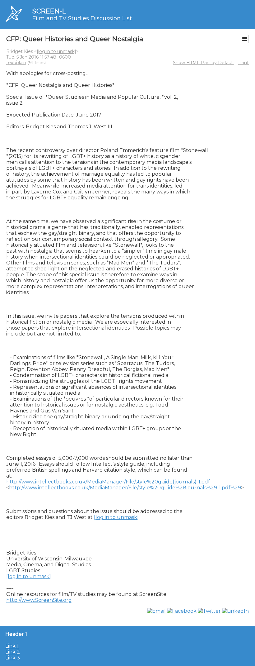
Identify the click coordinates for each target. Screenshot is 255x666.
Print (243, 62)
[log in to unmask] (56, 51)
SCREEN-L (49, 11)
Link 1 (12, 646)
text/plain (16, 62)
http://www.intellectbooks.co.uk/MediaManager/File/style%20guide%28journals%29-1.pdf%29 (125, 488)
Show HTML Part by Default (203, 62)
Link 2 (12, 652)
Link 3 (12, 658)
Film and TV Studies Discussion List (82, 18)
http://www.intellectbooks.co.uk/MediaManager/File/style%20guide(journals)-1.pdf (108, 482)
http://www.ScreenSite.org (39, 600)
